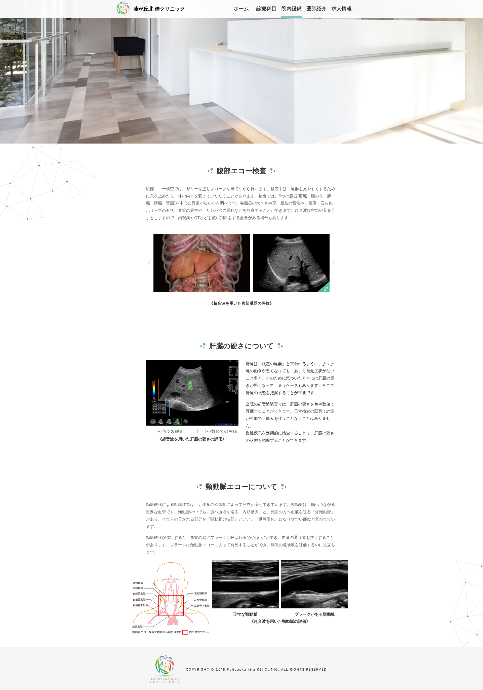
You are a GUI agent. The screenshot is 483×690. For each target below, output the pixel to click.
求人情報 (342, 9)
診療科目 (266, 9)
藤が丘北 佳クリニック (159, 9)
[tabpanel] (241, 263)
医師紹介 (316, 9)
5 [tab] (249, 296)
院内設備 (291, 9)
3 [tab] (241, 296)
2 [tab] (237, 296)
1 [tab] (234, 296)
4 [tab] (245, 296)
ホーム (241, 9)
